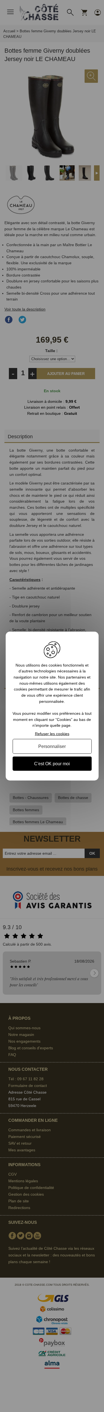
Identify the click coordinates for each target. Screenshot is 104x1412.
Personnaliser (52, 746)
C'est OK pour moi (52, 763)
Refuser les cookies (52, 734)
